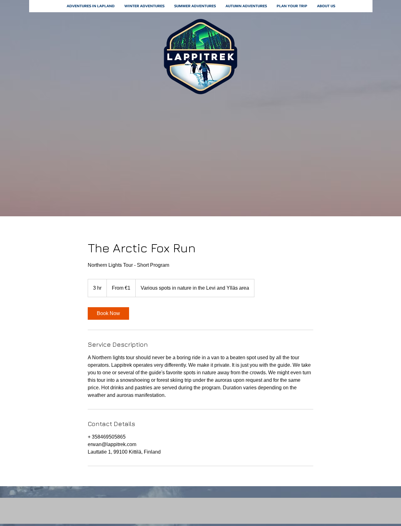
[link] (108, 313)
